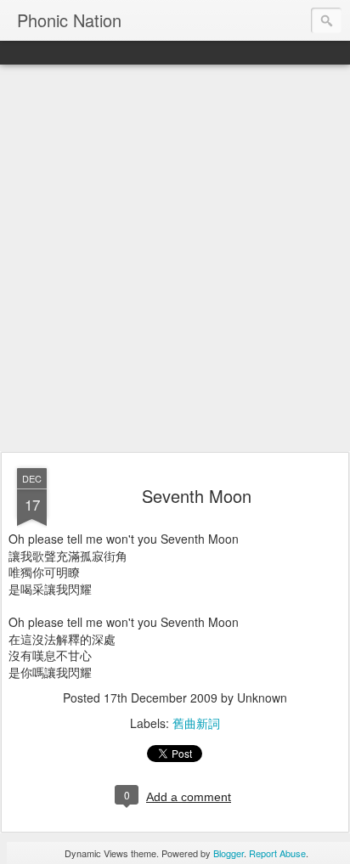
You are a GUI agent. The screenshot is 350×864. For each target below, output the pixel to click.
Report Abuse (277, 853)
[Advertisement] (175, 259)
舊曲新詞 (196, 722)
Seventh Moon (196, 495)
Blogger (228, 853)
